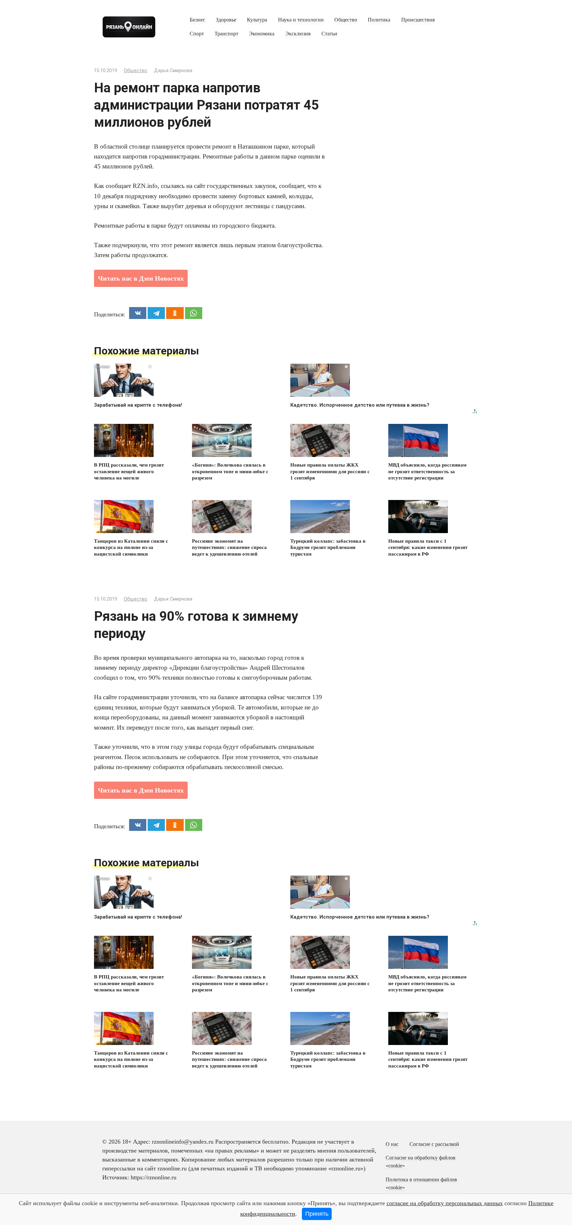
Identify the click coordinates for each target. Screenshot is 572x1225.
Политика (379, 20)
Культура (257, 20)
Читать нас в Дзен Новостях (141, 278)
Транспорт (226, 34)
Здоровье (226, 20)
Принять (316, 1213)
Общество (345, 20)
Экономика (261, 34)
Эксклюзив (298, 34)
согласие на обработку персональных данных (445, 1203)
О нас (392, 1144)
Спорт (197, 34)
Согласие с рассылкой (434, 1144)
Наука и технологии (301, 20)
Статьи (329, 34)
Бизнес (197, 20)
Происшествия (418, 20)
